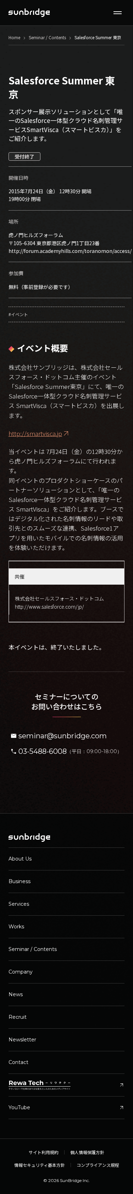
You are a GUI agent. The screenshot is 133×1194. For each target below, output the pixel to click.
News (16, 994)
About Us (20, 859)
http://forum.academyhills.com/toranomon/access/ (70, 250)
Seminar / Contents (33, 949)
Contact (18, 1062)
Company (21, 972)
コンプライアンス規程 (98, 1165)
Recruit (18, 1017)
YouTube (66, 1107)
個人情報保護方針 (87, 1152)
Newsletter (22, 1039)
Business (20, 881)
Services (19, 904)
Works (16, 926)
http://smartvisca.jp (35, 433)
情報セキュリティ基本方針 (39, 1165)
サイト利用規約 (44, 1152)
